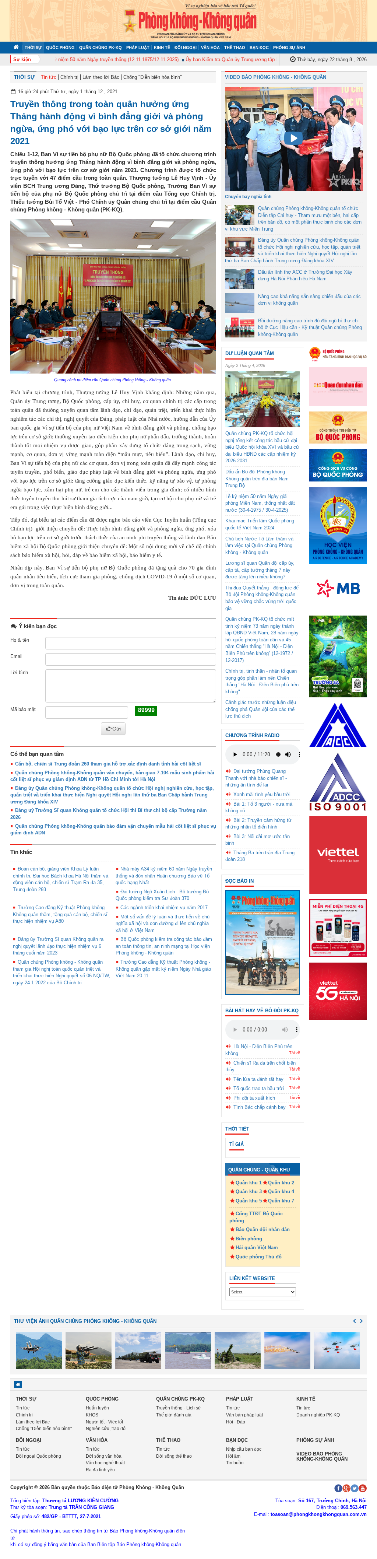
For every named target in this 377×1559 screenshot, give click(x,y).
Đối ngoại (186, 47)
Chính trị (69, 77)
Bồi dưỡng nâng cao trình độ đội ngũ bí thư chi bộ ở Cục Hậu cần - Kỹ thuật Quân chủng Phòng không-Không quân (310, 327)
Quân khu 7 (281, 1201)
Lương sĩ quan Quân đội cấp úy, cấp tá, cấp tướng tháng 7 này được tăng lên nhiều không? (260, 569)
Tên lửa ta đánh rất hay (258, 1079)
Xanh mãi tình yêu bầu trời (261, 794)
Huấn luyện (97, 1408)
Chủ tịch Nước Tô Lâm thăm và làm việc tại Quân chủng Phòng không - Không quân (259, 545)
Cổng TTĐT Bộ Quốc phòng (256, 1217)
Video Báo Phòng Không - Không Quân (275, 77)
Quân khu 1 (249, 1182)
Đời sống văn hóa (103, 1456)
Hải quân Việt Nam (257, 1247)
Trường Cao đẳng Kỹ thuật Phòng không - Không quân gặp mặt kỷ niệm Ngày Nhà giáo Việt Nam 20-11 (163, 968)
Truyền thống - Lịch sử (178, 1408)
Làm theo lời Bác (100, 77)
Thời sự (33, 47)
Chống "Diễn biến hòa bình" (152, 77)
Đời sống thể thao (174, 1456)
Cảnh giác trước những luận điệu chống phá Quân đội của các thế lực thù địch (260, 709)
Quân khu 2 (281, 1182)
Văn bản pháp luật (244, 1415)
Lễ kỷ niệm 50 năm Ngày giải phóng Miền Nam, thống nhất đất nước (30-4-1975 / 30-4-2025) (260, 503)
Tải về (294, 1053)
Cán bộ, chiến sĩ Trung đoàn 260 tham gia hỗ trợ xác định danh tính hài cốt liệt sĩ (108, 764)
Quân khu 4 (281, 1191)
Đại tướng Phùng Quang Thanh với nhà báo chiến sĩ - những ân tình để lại (256, 778)
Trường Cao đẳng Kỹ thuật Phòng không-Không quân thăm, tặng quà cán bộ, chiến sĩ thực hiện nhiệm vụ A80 (60, 914)
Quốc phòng (60, 47)
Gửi (116, 729)
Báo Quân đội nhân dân (263, 1229)
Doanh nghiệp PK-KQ (318, 1415)
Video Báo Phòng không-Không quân (322, 1456)
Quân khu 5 (249, 1201)
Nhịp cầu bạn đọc (243, 1449)
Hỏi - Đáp (235, 1422)
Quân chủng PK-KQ (100, 47)
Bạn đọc (259, 47)
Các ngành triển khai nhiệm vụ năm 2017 (164, 907)
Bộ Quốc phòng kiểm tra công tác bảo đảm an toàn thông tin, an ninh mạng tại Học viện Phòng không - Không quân (164, 946)
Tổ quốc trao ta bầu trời (258, 1088)
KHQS (92, 1415)
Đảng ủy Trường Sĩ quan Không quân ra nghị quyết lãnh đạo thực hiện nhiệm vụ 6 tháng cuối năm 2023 (58, 946)
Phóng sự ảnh (289, 47)
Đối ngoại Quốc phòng (38, 1456)
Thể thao (234, 47)
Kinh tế (162, 47)
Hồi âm (233, 1456)
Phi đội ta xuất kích (254, 1098)
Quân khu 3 (249, 1191)
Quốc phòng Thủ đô (259, 1257)
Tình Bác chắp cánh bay (259, 1107)
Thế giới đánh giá (173, 1415)
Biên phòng (249, 1238)
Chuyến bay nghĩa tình (248, 196)
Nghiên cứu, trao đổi (106, 1428)
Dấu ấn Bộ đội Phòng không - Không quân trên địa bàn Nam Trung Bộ (257, 478)
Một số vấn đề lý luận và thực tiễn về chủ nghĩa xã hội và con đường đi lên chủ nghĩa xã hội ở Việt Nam (162, 923)
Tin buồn (235, 1462)
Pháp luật (137, 47)
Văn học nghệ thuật (105, 1462)
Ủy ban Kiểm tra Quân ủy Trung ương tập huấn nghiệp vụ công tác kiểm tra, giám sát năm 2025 (272, 59)
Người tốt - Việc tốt (104, 1422)
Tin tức (48, 77)
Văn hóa (210, 47)
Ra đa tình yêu (100, 1469)
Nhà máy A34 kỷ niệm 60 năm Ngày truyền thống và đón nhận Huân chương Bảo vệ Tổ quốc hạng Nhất (164, 875)
